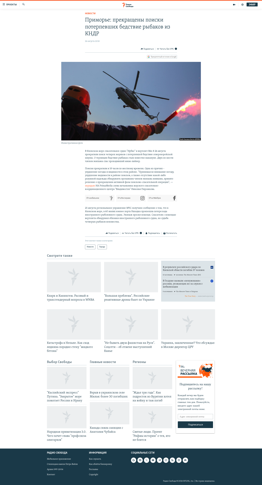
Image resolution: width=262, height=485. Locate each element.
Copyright (93, 475)
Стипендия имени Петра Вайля (62, 464)
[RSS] (172, 460)
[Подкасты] (178, 460)
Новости (90, 13)
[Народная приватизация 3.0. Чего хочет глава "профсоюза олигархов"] (67, 417)
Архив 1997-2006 (55, 469)
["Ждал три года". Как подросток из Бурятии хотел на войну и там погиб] (152, 378)
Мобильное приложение (59, 459)
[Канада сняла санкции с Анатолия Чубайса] (109, 413)
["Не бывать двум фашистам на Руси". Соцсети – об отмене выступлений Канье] (131, 324)
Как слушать (95, 459)
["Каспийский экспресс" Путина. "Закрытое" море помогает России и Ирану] (67, 378)
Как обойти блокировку (100, 464)
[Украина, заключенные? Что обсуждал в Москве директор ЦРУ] (188, 324)
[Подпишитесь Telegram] (159, 460)
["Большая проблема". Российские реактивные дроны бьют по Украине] (131, 277)
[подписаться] (185, 460)
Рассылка (93, 469)
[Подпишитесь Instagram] (166, 460)
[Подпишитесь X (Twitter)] (146, 460)
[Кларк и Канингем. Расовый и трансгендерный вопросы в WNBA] (74, 277)
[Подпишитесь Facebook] (140, 460)
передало (90, 186)
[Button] (147, 49)
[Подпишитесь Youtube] (153, 460)
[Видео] (234, 5)
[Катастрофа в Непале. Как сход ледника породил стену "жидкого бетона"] (74, 324)
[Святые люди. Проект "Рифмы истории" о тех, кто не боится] (152, 417)
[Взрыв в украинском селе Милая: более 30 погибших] (109, 378)
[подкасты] (242, 5)
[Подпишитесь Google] (133, 460)
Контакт (51, 475)
